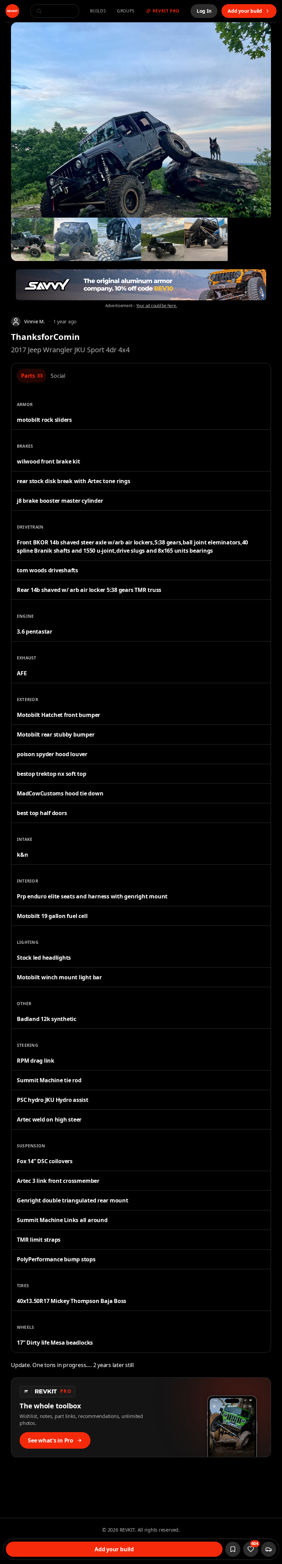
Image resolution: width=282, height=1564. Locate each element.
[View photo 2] (32, 239)
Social (58, 375)
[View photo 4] (119, 239)
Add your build (245, 11)
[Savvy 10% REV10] (141, 284)
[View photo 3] (76, 239)
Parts (31, 375)
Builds (98, 11)
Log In (204, 11)
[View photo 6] (206, 239)
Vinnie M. (34, 321)
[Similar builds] (268, 1549)
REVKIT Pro (166, 11)
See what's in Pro (50, 1440)
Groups (126, 11)
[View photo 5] (162, 239)
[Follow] (232, 1549)
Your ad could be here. (156, 306)
